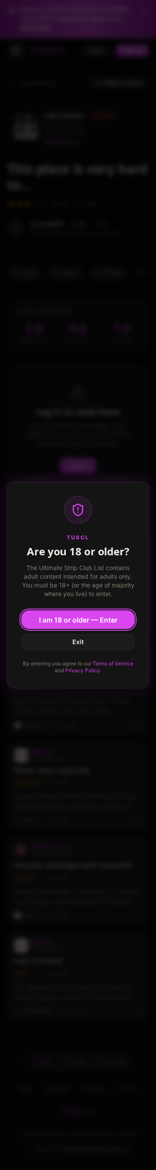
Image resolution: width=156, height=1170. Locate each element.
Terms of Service (113, 663)
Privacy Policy (82, 670)
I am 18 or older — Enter (78, 620)
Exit (78, 641)
